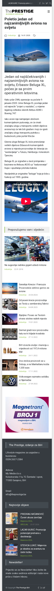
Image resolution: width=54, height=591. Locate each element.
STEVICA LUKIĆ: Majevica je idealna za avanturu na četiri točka (33, 549)
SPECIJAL (24, 525)
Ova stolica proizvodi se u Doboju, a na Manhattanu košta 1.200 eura (34, 364)
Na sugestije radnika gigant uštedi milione (25, 265)
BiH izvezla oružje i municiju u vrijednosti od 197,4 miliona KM (34, 348)
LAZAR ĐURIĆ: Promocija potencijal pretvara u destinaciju (33, 533)
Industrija (12, 35)
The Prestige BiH (23, 588)
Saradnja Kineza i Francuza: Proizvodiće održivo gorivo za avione (34, 288)
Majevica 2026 (26, 521)
